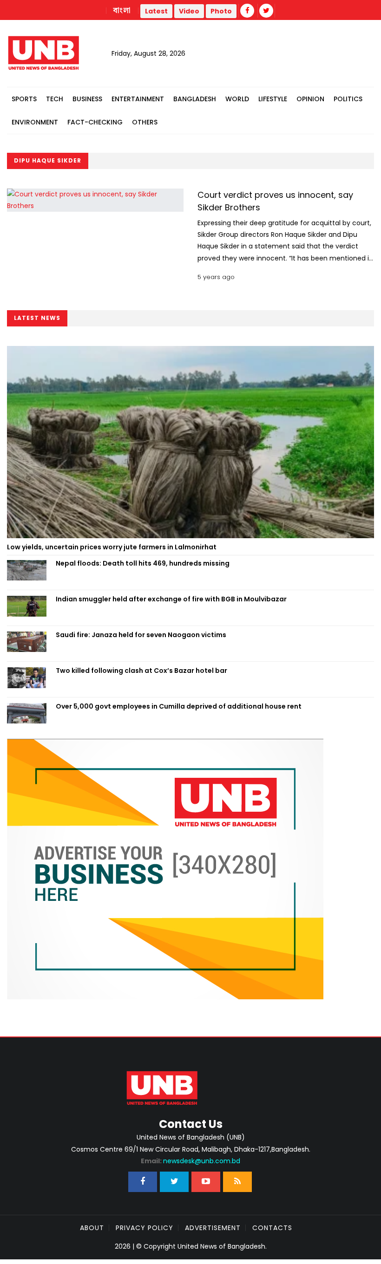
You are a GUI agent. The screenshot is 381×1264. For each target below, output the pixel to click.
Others (145, 122)
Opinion (310, 99)
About (92, 1227)
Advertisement (213, 1227)
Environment (35, 122)
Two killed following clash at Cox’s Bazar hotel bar (141, 670)
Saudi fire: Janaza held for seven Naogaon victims (141, 634)
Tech (54, 99)
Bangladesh (194, 99)
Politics (348, 99)
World (237, 99)
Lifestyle (272, 99)
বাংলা (122, 10)
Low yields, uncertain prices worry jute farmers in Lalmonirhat (112, 547)
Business (87, 99)
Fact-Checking (95, 122)
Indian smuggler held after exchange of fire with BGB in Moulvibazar (171, 599)
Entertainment (138, 99)
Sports (24, 99)
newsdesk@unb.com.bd (190, 1161)
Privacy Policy (144, 1227)
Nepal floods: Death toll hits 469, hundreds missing (143, 563)
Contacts (272, 1227)
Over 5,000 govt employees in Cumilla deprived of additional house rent (179, 706)
